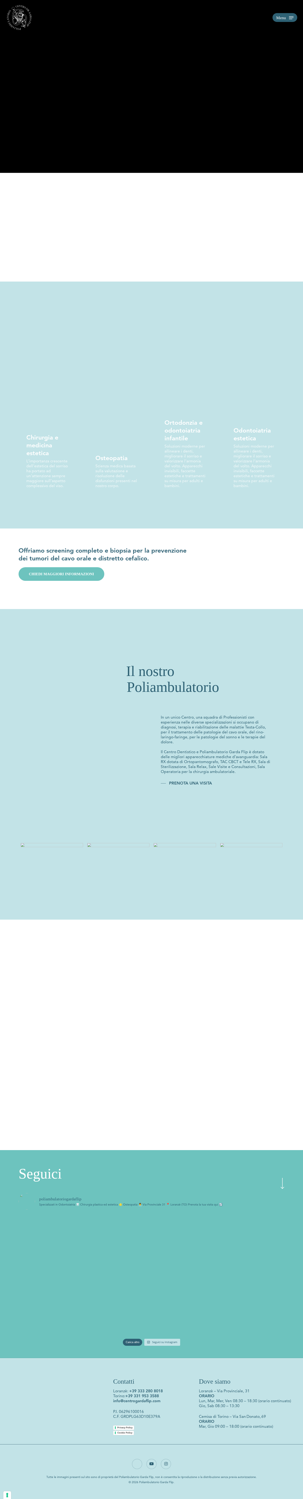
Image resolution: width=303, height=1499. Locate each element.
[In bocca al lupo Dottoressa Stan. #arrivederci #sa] (118, 1273)
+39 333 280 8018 (146, 1391)
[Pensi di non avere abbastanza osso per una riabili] (185, 1298)
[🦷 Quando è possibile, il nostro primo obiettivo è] (185, 1239)
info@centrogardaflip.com (137, 1400)
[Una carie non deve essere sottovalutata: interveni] (118, 1239)
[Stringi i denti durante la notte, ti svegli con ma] (51, 1293)
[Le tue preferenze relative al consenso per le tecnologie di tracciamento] (7, 1495)
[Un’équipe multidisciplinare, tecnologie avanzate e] (51, 1237)
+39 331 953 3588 (142, 1396)
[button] (284, 17)
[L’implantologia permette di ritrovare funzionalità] (252, 1300)
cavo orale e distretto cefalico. (105, 558)
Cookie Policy (124, 1432)
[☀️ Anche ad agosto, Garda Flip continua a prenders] (252, 1234)
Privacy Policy (125, 1427)
